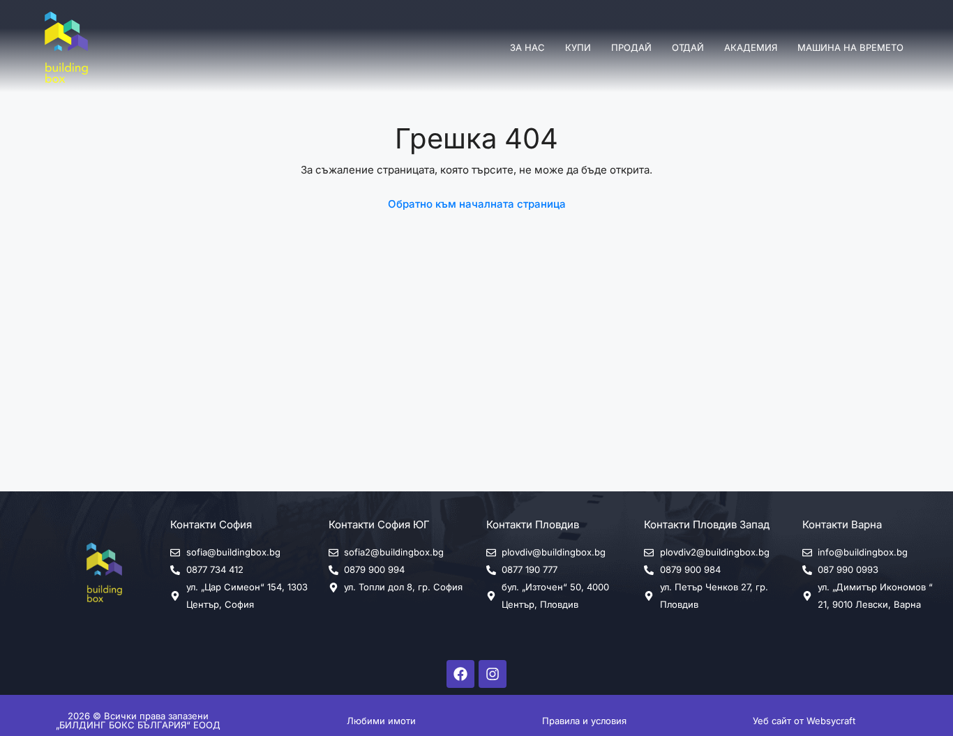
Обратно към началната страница (477, 203)
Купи (578, 47)
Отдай (688, 47)
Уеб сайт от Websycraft (804, 720)
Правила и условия (584, 720)
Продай (631, 47)
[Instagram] (492, 674)
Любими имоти (381, 720)
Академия (750, 47)
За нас (527, 47)
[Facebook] (460, 674)
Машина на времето (850, 47)
